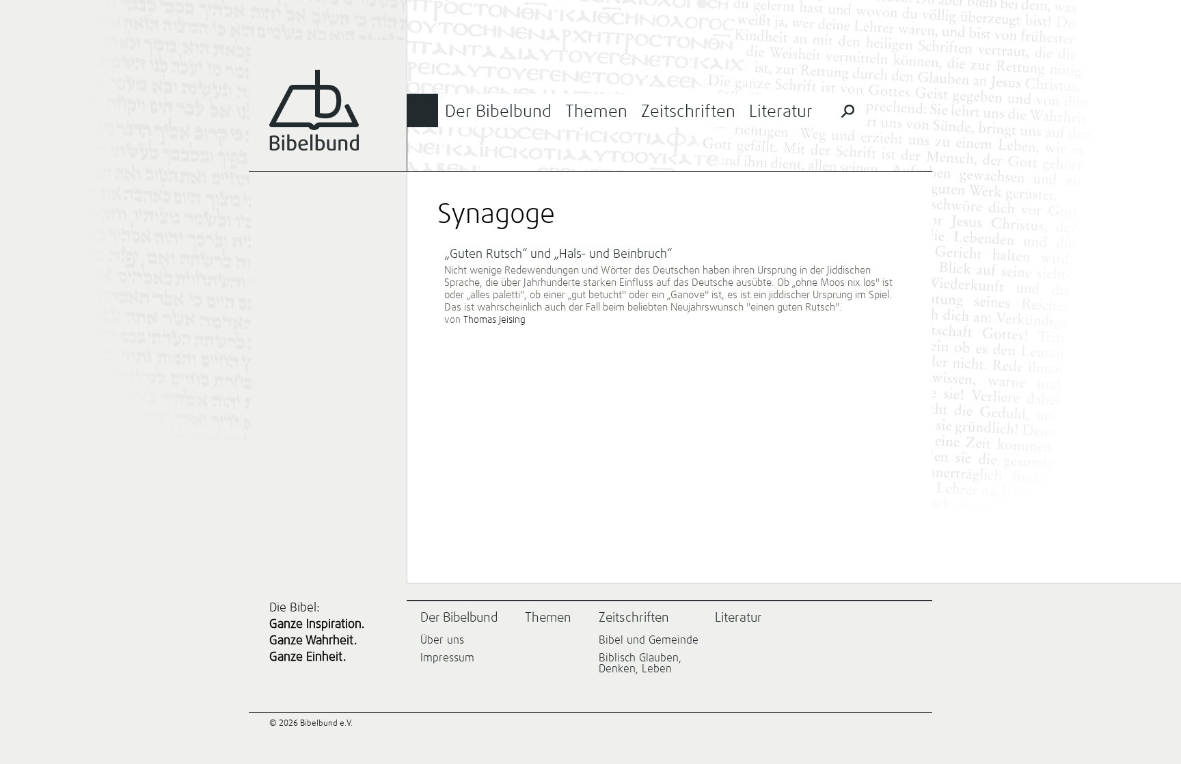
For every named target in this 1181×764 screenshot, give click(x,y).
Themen (596, 111)
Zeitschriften (688, 111)
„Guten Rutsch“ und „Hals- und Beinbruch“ (558, 254)
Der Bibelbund (498, 111)
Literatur (781, 111)
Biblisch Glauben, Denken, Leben (640, 663)
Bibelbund (314, 110)
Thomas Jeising (494, 320)
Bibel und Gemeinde (648, 640)
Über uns (442, 640)
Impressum (447, 658)
